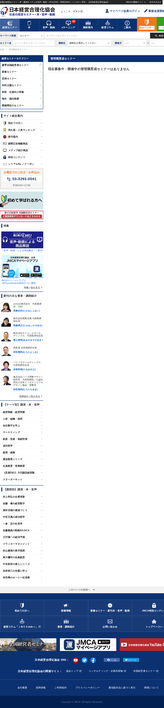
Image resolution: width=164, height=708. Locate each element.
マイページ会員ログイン (125, 11)
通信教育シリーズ (12, 459)
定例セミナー (9, 78)
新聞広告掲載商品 (18, 143)
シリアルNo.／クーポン (21, 164)
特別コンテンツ (16, 157)
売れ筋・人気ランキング (21, 130)
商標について (151, 687)
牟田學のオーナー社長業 (16, 577)
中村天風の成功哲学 (14, 516)
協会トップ (72, 671)
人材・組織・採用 (12, 418)
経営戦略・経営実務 (14, 412)
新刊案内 (13, 136)
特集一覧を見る (33, 287)
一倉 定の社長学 (12, 523)
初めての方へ (15, 123)
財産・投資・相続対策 (15, 439)
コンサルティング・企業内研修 (106, 671)
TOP (2, 49)
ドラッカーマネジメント (16, 543)
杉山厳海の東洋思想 (14, 550)
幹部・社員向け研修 (13, 92)
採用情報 (41, 687)
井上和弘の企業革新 (14, 496)
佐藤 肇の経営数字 (14, 503)
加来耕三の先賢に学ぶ (15, 570)
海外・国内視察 (10, 98)
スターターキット (12, 479)
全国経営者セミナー (144, 671)
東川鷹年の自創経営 (14, 557)
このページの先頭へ (82, 590)
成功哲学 (8, 445)
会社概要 (22, 687)
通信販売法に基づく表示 (121, 687)
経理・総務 (9, 452)
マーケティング (11, 432)
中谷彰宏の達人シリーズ (16, 564)
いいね (113, 660)
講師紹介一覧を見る (31, 396)
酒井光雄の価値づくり (15, 510)
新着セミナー (9, 71)
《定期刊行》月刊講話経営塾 (19, 472)
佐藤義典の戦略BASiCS (16, 530)
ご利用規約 (60, 687)
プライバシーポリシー (87, 687)
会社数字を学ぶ (11, 425)
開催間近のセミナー (13, 105)
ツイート (132, 660)
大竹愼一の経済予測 (14, 537)
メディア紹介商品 (15, 150)
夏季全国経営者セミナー (15, 65)
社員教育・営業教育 (14, 466)
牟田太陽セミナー (11, 85)
